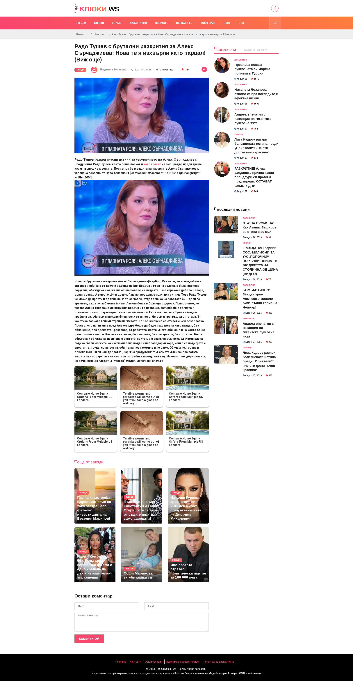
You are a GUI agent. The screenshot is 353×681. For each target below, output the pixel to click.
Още (242, 23)
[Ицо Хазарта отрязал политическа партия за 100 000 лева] (188, 554)
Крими (117, 23)
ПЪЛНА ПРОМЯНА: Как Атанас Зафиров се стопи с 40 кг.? (260, 227)
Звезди (81, 23)
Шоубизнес (184, 23)
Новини (160, 23)
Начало (80, 34)
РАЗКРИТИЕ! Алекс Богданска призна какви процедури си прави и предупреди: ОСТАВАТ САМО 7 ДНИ (254, 177)
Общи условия (153, 661)
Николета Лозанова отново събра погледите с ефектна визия (256, 94)
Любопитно (138, 23)
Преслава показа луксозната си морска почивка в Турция (252, 69)
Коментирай (89, 639)
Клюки (99, 23)
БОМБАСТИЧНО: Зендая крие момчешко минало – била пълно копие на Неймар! (260, 298)
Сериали (238, 135)
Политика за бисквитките (219, 661)
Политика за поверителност (183, 661)
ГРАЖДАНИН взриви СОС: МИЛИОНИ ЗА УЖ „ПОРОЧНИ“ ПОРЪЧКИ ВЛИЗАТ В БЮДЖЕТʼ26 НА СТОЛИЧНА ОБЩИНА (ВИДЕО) (260, 261)
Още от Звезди (90, 462)
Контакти (135, 661)
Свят (227, 23)
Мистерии (208, 23)
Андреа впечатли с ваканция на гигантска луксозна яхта (252, 119)
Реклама (120, 661)
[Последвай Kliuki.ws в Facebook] (275, 8)
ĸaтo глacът (152, 164)
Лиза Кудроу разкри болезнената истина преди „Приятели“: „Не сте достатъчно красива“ (259, 361)
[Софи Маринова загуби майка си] (141, 554)
